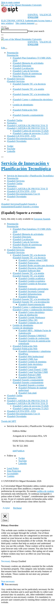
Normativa (12, 123)
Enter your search (36, 31)
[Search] (2, 34)
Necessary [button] (6, 561)
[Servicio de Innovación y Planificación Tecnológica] (9, 12)
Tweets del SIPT (8, 421)
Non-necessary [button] (8, 581)
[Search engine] (2, 26)
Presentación (12, 52)
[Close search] (2, 37)
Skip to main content (10, 2)
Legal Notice (13, 468)
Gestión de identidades (23, 104)
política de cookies (45, 491)
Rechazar (17, 508)
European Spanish (42, 219)
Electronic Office (12, 20)
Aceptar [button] (6, 508)
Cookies (10, 476)
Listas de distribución (28, 315)
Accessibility (13, 473)
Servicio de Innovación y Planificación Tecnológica (26, 166)
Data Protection (14, 471)
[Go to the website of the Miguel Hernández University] (21, 5)
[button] (12, 55)
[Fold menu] (6, 48)
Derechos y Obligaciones (24, 76)
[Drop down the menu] (5, 26)
